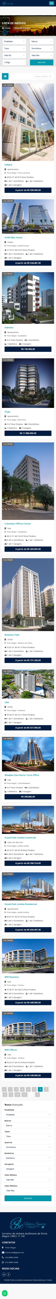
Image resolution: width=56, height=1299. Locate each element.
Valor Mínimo (11, 1175)
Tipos (7, 1131)
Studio (10, 639)
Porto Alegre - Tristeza (15, 985)
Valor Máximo (11, 1186)
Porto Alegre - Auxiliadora (17, 336)
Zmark (49, 1280)
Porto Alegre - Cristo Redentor (18, 783)
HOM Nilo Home (13, 237)
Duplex (10, 242)
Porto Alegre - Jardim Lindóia (18, 846)
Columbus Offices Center (18, 523)
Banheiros (9, 1153)
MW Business (12, 976)
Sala (9, 528)
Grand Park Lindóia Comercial (20, 837)
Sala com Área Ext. (15, 842)
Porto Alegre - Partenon (16, 710)
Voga (7, 411)
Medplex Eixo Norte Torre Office (22, 775)
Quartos (8, 1142)
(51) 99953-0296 (11, 1257)
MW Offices (11, 1049)
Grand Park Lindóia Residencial (21, 904)
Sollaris (8, 164)
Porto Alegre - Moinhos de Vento (19, 643)
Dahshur (9, 327)
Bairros (8, 1120)
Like (7, 702)
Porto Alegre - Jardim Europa (18, 246)
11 (24, 1094)
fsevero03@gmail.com (14, 1252)
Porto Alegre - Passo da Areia (18, 173)
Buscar (41, 62)
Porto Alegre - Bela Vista (16, 420)
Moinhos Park (12, 634)
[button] (14, 41)
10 (17, 1094)
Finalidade (9, 1110)
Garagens (9, 1164)
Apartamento (13, 169)
